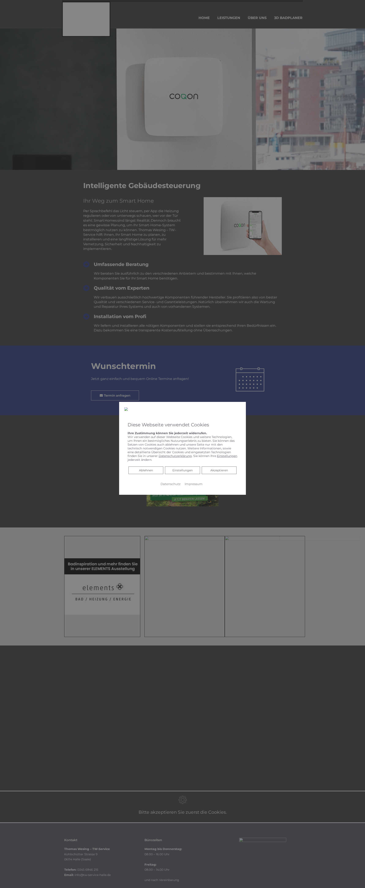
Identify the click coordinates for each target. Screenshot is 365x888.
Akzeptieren (219, 470)
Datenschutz (170, 484)
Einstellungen (182, 470)
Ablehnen (146, 470)
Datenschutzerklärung (175, 456)
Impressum (194, 484)
